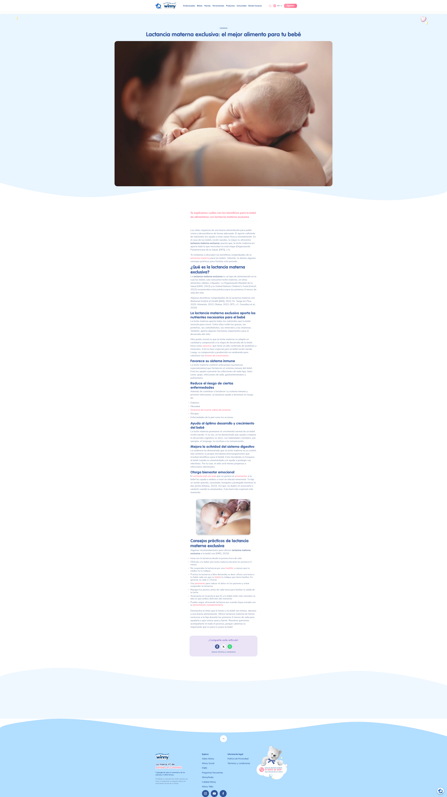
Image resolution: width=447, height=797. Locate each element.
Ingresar (290, 6)
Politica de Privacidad (238, 759)
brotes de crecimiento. (217, 355)
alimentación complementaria (208, 605)
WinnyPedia (207, 777)
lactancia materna (200, 258)
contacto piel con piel (204, 476)
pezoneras (200, 583)
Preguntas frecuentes (212, 773)
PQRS (204, 768)
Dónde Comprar (255, 6)
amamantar (241, 476)
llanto (218, 577)
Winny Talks (207, 787)
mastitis (229, 568)
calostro (207, 346)
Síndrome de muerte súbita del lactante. (211, 410)
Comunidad (241, 6)
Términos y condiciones (239, 763)
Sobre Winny (208, 759)
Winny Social (208, 763)
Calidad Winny (209, 782)
